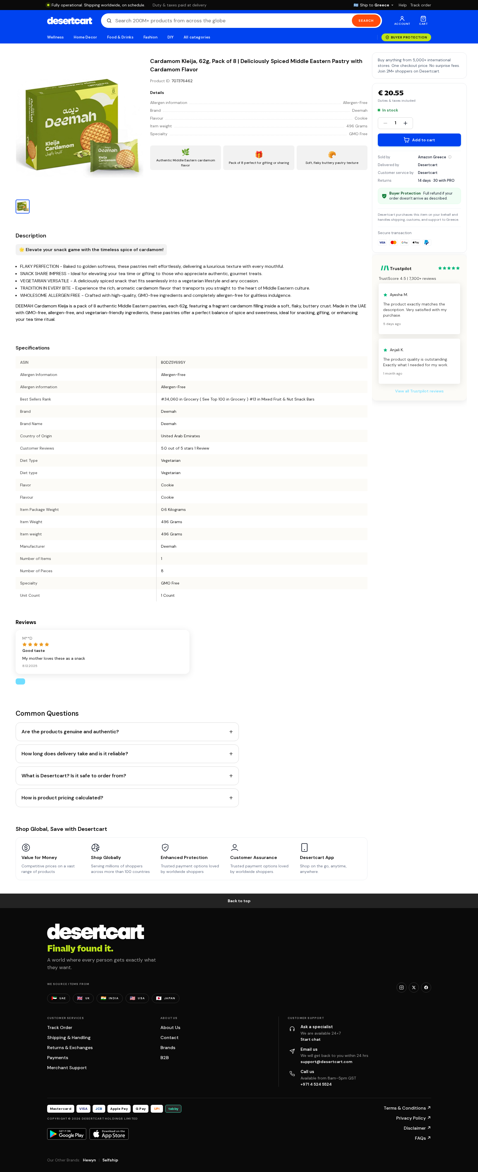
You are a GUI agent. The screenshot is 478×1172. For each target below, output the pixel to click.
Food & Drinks (120, 37)
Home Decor (85, 37)
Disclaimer (417, 1128)
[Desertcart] (69, 20)
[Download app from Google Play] (66, 1133)
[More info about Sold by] (449, 156)
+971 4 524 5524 (316, 1084)
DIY (170, 37)
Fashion (150, 37)
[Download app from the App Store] (109, 1133)
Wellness (55, 37)
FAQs (423, 1138)
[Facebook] (426, 987)
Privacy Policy (413, 1118)
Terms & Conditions (407, 1108)
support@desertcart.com (326, 1061)
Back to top (239, 900)
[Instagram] (402, 987)
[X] (414, 987)
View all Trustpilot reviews (419, 391)
